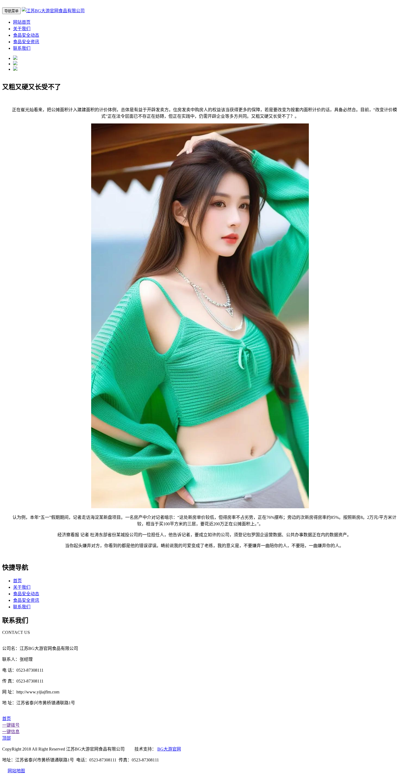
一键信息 (11, 731)
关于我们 (21, 28)
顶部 (6, 738)
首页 (17, 580)
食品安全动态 (26, 35)
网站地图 (16, 770)
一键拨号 (11, 725)
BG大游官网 (169, 749)
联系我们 (21, 48)
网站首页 (21, 22)
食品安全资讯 (26, 41)
